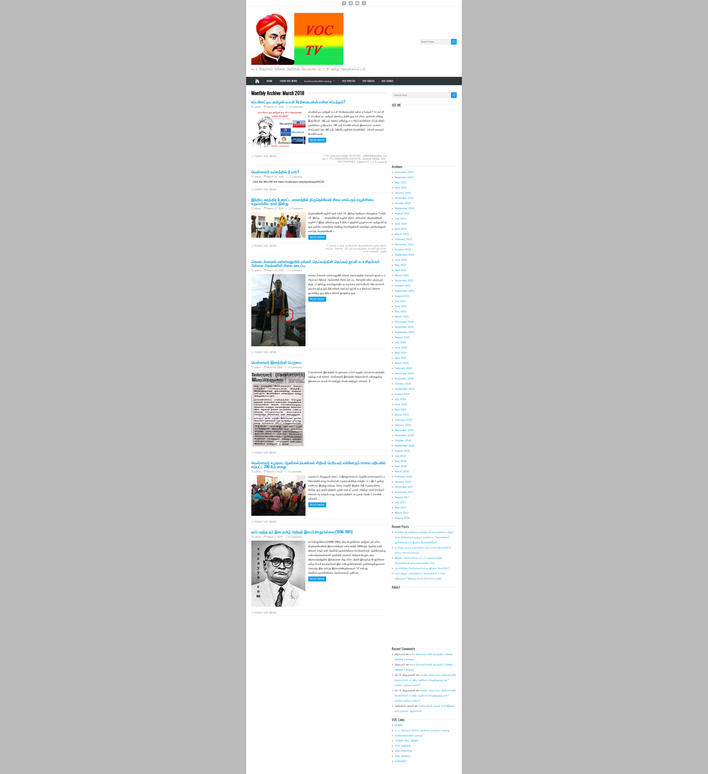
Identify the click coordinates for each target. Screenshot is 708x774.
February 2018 (403, 476)
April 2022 (401, 270)
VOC (383, 158)
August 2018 (402, 450)
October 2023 (403, 203)
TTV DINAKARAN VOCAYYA (345, 158)
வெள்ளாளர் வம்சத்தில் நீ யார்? (275, 171)
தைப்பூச (329, 248)
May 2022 (400, 265)
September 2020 (404, 332)
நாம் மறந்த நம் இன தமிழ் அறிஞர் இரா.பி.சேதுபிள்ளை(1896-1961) (302, 531)
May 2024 (400, 182)
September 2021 (404, 290)
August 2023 (402, 213)
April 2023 (401, 228)
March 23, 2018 (275, 107)
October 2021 (403, 285)
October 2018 (403, 440)
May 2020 (400, 352)
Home (269, 81)
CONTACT (401, 761)
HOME (398, 725)
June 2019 (401, 404)
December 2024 (404, 172)
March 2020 (402, 363)
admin (257, 107)
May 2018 (400, 461)
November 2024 (404, 177)
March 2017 (402, 512)
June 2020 (401, 347)
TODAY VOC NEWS (288, 81)
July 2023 (400, 218)
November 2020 (404, 326)
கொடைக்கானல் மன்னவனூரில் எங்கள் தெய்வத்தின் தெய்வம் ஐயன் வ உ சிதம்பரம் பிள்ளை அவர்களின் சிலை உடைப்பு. (315, 263)
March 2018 (402, 471)
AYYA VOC (355, 155)
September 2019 (404, 388)
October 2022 (403, 249)
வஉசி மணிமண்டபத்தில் (375, 251)
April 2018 (401, 466)
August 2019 (402, 394)
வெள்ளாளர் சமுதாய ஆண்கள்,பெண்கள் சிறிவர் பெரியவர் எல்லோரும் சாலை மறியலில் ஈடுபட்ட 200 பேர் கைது (318, 464)
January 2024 (403, 192)
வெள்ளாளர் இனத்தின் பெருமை (276, 362)
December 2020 (404, 321)
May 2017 (400, 507)
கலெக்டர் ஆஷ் (336, 245)
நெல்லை (339, 248)
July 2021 (400, 301)
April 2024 (401, 187)
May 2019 (400, 409)
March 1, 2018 (274, 471)
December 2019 (404, 373)
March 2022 (402, 275)
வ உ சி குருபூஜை (378, 161)
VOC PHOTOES (346, 161)
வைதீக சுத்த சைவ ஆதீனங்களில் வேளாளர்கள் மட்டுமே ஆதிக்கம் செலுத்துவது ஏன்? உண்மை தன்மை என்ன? (425, 680)
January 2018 (403, 481)
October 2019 (403, 383)
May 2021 (400, 311)
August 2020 (402, 337)
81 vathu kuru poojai (337, 155)
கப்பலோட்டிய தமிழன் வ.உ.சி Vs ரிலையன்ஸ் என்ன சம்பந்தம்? (298, 101)
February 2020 (403, 368)
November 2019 (404, 378)
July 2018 (400, 455)
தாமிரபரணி (351, 245)
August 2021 (402, 295)
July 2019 (400, 399)
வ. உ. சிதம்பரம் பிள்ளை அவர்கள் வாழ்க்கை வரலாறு (422, 730)
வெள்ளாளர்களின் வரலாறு (318, 81)
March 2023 (402, 234)
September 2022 (404, 254)
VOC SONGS (387, 81)
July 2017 (400, 502)
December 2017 (404, 486)
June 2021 (401, 306)
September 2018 (404, 445)
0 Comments (296, 107)
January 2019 (403, 424)
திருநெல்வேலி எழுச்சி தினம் (372, 245)
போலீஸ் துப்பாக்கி (377, 248)
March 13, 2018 (275, 208)
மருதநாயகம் (363, 161)
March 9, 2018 (274, 367)
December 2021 (404, 280)
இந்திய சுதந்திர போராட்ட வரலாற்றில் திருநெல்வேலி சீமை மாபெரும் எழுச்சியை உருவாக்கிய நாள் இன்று (312, 201)
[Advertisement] (424, 134)
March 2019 (402, 414)
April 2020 (401, 357)
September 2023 (404, 208)
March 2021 (402, 316)
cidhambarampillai (372, 155)
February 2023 (403, 239)
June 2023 (401, 223)
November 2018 (404, 435)
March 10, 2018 (275, 270)
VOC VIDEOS (368, 81)
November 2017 (404, 492)
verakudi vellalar (370, 158)
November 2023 (404, 197)
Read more (317, 140)
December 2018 (404, 430)
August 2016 (402, 517)
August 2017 (402, 497)
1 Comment (296, 176)
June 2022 (401, 259)
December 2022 (404, 244)
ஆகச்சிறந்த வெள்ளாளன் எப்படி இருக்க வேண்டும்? (422, 568)
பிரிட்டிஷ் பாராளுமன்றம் (355, 248)
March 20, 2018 (275, 176)
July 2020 (400, 342)
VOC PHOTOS (348, 81)
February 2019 (403, 419)
